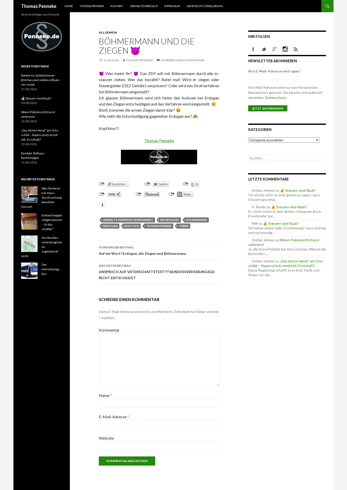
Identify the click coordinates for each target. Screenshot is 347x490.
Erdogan (110, 226)
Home (69, 6)
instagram (285, 49)
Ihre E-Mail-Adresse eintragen (274, 71)
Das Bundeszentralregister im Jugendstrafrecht (41, 247)
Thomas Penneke (38, 6)
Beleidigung (169, 219)
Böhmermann (196, 219)
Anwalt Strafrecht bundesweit (128, 219)
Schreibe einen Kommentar (182, 60)
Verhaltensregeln (144, 6)
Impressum (172, 6)
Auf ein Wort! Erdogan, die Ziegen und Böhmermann (142, 250)
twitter (264, 49)
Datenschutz (275, 97)
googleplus (275, 49)
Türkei (183, 226)
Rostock (132, 226)
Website (106, 438)
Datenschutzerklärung (205, 6)
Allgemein (108, 32)
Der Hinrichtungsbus (51, 269)
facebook (253, 49)
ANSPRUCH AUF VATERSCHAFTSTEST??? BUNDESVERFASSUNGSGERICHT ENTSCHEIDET (157, 272)
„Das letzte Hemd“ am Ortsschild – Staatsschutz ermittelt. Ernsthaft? (286, 263)
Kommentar (109, 330)
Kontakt (117, 6)
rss (296, 49)
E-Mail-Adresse (114, 416)
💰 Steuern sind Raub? (298, 190)
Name (105, 395)
